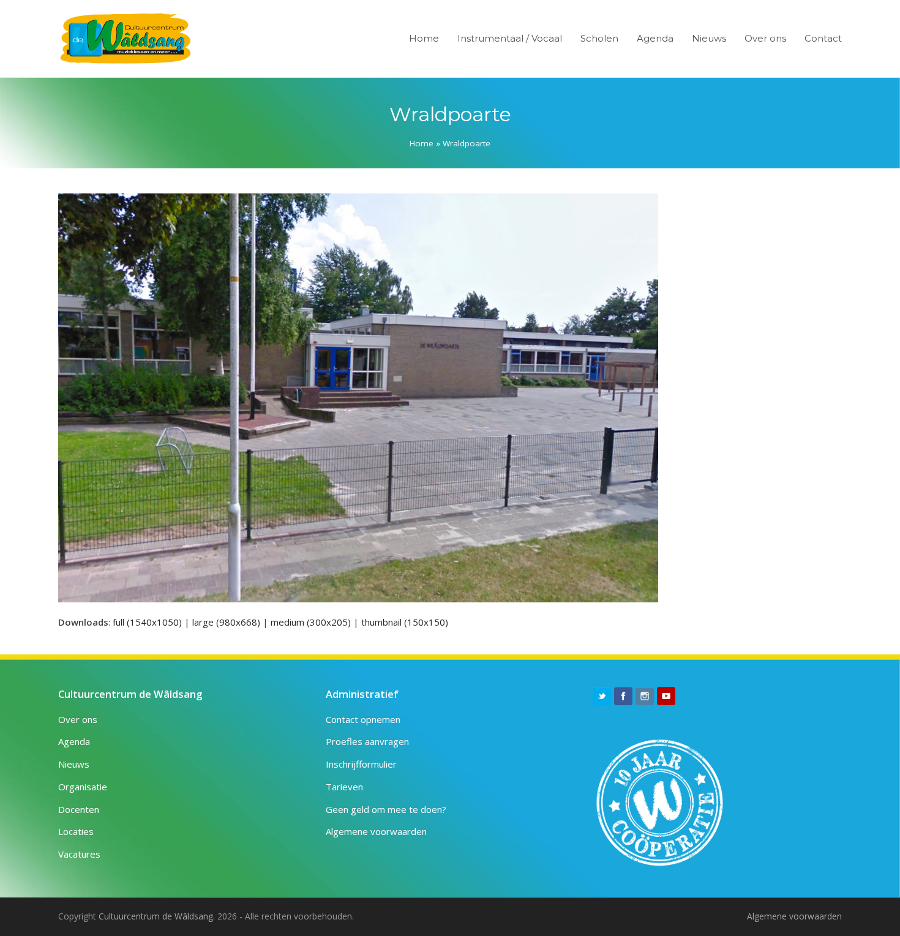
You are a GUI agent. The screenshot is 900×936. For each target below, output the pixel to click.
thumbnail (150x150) (404, 622)
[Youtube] (666, 696)
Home (421, 143)
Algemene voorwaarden (376, 831)
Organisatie (82, 787)
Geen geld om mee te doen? (386, 809)
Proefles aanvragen (367, 741)
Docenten (78, 809)
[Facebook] (623, 696)
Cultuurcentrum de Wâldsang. (157, 916)
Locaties (76, 831)
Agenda (74, 741)
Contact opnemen (363, 719)
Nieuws (73, 764)
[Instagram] (645, 696)
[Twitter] (602, 696)
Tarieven (344, 787)
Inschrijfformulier (361, 764)
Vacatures (79, 854)
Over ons (77, 719)
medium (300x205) (311, 622)
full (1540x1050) (147, 622)
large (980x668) (226, 622)
